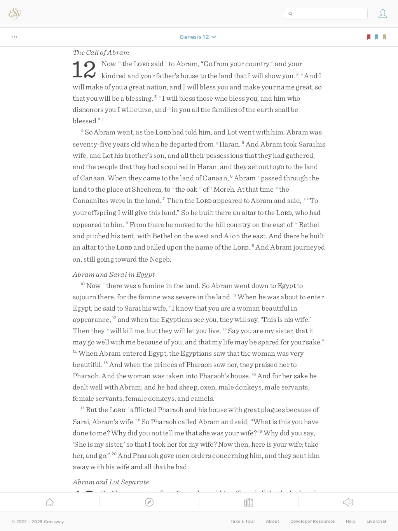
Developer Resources (312, 521)
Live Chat (376, 521)
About (272, 521)
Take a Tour (242, 521)
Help (351, 521)
